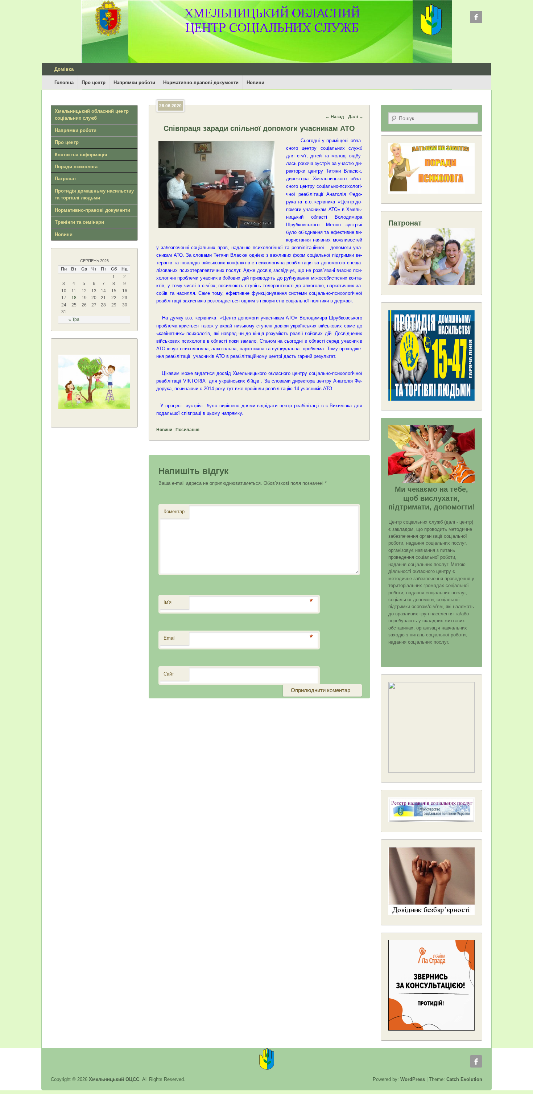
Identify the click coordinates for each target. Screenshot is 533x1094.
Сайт (169, 674)
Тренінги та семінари (79, 222)
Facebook (476, 17)
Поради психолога (76, 166)
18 (74, 297)
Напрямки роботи (134, 82)
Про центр (94, 82)
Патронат (65, 178)
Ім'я (168, 602)
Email (169, 638)
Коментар (174, 511)
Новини (255, 82)
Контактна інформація (81, 154)
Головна (64, 82)
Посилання (187, 429)
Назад (334, 116)
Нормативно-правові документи (201, 82)
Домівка (64, 69)
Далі (355, 116)
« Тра (74, 319)
